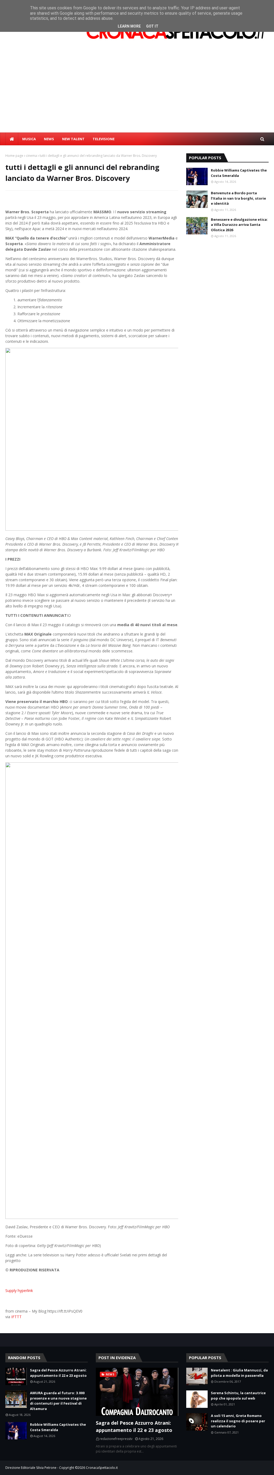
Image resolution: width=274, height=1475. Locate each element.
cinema (31, 155)
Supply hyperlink (19, 1290)
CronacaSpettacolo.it (102, 1467)
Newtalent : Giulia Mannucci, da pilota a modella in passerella (239, 1373)
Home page (14, 155)
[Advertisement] (137, 92)
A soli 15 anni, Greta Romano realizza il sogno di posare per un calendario (238, 1420)
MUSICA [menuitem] (29, 138)
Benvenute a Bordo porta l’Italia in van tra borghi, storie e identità (238, 198)
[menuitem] (11, 138)
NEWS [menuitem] (49, 138)
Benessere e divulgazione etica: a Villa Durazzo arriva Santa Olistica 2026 (239, 224)
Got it (152, 26)
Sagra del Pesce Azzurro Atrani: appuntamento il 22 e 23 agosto (58, 1373)
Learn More (129, 26)
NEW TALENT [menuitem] (73, 138)
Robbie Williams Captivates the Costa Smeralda (239, 173)
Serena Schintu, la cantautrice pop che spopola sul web (238, 1395)
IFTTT (16, 1316)
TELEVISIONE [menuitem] (104, 138)
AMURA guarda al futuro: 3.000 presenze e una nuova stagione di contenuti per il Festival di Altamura (58, 1400)
